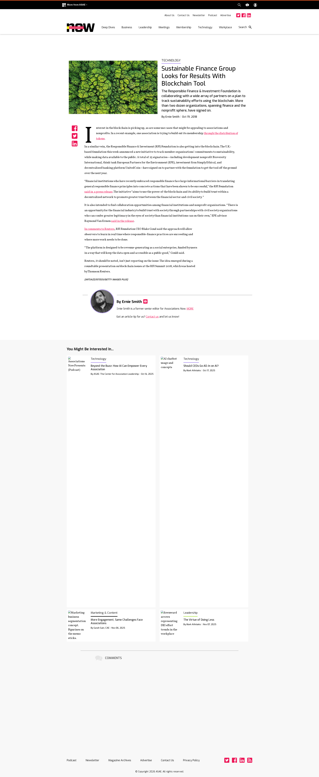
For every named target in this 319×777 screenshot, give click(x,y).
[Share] (74, 128)
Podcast (212, 15)
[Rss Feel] (249, 760)
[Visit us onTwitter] (238, 15)
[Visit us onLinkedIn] (249, 15)
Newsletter (199, 15)
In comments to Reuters (99, 229)
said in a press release (98, 192)
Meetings (164, 27)
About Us (169, 15)
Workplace (225, 27)
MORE (190, 308)
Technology (205, 27)
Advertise (225, 15)
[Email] (145, 301)
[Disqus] (159, 703)
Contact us (152, 316)
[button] (74, 5)
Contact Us (184, 15)
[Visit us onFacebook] (244, 15)
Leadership (145, 27)
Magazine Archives (119, 760)
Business (127, 27)
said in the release (122, 221)
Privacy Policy (191, 760)
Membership (183, 27)
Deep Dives (108, 27)
